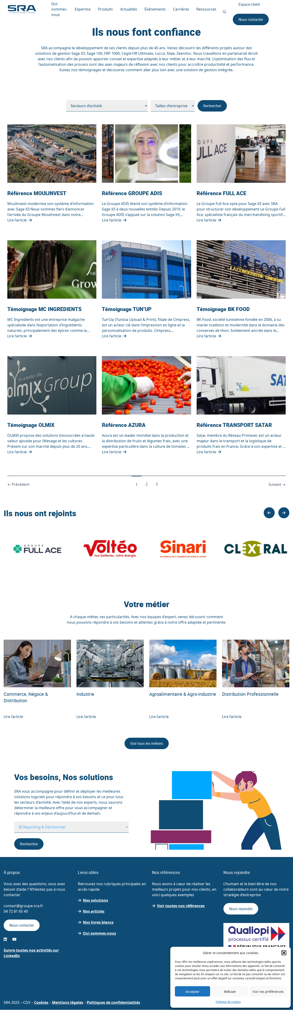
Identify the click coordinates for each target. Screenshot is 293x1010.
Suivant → (277, 484)
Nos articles (93, 911)
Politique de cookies (228, 1002)
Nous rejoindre (240, 909)
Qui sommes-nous (99, 933)
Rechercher (212, 105)
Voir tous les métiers (146, 743)
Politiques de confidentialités (113, 1002)
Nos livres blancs (98, 922)
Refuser (230, 991)
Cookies (41, 1002)
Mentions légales (67, 1002)
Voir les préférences (268, 991)
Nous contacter (251, 19)
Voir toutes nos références (181, 906)
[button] (284, 952)
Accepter (192, 991)
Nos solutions (95, 900)
